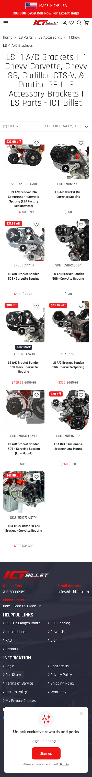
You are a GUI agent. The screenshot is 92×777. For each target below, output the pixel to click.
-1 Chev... (74, 37)
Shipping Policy (62, 683)
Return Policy (16, 692)
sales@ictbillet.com (73, 592)
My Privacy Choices (20, 700)
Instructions (15, 632)
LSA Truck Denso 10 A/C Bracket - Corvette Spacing (24, 510)
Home (8, 37)
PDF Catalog (60, 623)
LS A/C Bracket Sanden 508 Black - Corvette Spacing (24, 344)
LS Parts (26, 37)
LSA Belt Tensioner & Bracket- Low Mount (68, 429)
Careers (11, 649)
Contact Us (59, 666)
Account (64, 22)
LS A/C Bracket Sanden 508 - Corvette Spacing (24, 258)
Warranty (58, 692)
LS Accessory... (50, 37)
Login (9, 666)
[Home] (46, 22)
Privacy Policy (61, 674)
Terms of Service (19, 683)
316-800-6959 (14, 592)
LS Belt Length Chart (22, 623)
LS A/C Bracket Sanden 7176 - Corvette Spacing (68, 344)
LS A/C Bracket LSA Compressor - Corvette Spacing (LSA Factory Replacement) (24, 177)
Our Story (13, 674)
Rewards (57, 632)
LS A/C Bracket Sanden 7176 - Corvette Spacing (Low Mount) (24, 429)
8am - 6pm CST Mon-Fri (22, 606)
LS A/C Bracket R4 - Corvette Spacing (68, 177)
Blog (53, 640)
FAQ (8, 640)
